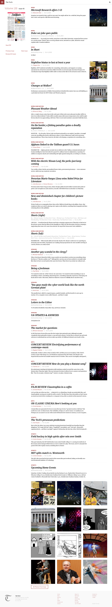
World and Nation (37, 106)
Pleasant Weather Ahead (44, 108)
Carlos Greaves (37, 439)
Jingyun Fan (36, 65)
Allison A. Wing (37, 111)
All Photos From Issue (39, 587)
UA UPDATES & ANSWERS (45, 315)
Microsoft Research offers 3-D (46, 10)
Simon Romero (48, 184)
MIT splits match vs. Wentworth (47, 453)
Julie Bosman (37, 184)
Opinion (34, 249)
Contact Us (94, 594)
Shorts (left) (37, 233)
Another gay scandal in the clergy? (49, 251)
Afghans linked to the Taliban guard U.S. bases (55, 144)
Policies (76, 597)
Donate (76, 600)
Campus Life (60, 602)
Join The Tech (78, 603)
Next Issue (24, 51)
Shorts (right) (38, 215)
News (33, 7)
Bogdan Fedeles (37, 350)
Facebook (94, 595)
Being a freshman (40, 268)
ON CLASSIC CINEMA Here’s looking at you (54, 403)
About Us (77, 594)
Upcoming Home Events (43, 467)
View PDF (8, 45)
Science (58, 603)
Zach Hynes (36, 422)
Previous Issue (10, 51)
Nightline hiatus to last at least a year (50, 62)
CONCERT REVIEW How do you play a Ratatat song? (58, 363)
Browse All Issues (11, 54)
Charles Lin (36, 366)
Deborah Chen (37, 13)
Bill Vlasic (36, 166)
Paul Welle (36, 271)
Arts (32, 342)
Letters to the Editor (41, 302)
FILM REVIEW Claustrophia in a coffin (51, 387)
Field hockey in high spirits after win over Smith (56, 436)
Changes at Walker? (41, 85)
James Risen (36, 147)
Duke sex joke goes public (44, 33)
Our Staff (77, 602)
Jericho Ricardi (37, 389)
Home (58, 594)
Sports (33, 417)
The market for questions (44, 328)
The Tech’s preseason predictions (48, 420)
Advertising (77, 599)
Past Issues (77, 595)
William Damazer (38, 331)
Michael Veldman (38, 254)
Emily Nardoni (37, 406)
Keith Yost (36, 290)
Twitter (93, 597)
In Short (35, 49)
